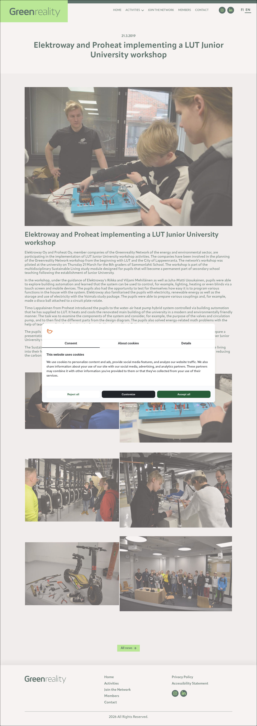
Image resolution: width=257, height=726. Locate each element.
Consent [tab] (71, 343)
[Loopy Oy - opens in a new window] (49, 331)
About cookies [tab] (128, 343)
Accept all (183, 394)
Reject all (73, 394)
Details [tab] (186, 343)
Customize (128, 394)
